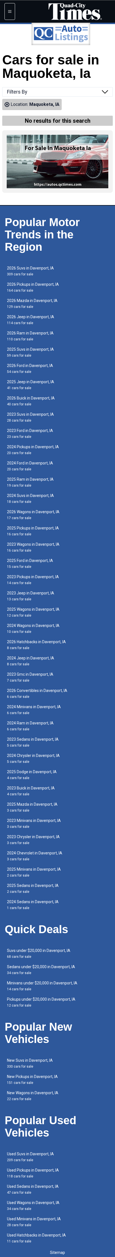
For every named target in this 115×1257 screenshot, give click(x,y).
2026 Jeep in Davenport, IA (30, 320)
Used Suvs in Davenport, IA (30, 1157)
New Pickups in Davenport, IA (32, 1079)
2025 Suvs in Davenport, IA (30, 352)
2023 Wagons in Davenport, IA (33, 547)
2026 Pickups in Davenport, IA (33, 287)
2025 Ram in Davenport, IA (30, 482)
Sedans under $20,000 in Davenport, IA (41, 970)
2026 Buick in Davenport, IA (31, 401)
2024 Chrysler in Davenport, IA (33, 758)
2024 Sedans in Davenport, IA (33, 905)
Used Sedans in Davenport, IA (33, 1189)
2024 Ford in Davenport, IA (30, 466)
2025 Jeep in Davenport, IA (30, 385)
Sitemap (57, 1252)
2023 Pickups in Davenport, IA (33, 580)
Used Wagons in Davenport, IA (33, 1205)
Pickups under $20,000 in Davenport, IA (41, 1002)
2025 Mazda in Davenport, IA (32, 807)
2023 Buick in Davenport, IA (31, 791)
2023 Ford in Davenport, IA (30, 433)
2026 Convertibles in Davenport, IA (37, 693)
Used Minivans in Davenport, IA (34, 1222)
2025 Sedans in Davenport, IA (33, 888)
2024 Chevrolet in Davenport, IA (34, 856)
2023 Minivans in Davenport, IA (34, 823)
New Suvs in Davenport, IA (30, 1063)
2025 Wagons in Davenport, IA (33, 612)
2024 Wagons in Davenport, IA (33, 628)
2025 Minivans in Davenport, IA (34, 872)
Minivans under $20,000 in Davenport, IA (42, 986)
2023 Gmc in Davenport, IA (30, 677)
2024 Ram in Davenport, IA (30, 726)
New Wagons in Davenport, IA (32, 1096)
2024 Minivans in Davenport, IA (34, 710)
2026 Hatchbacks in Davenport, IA (36, 645)
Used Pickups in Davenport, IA (33, 1173)
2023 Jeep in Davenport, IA (30, 596)
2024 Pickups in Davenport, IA (33, 450)
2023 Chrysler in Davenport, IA (33, 840)
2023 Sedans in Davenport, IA (33, 742)
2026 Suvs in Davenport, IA (30, 271)
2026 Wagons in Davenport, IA (33, 515)
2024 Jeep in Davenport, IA (30, 661)
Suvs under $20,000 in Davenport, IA (38, 953)
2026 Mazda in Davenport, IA (32, 303)
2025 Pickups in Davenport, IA (33, 531)
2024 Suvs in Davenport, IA (30, 498)
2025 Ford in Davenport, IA (30, 563)
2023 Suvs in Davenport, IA (30, 417)
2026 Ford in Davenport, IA (30, 368)
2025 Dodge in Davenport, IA (32, 775)
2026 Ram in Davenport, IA (30, 336)
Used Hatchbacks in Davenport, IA (36, 1238)
